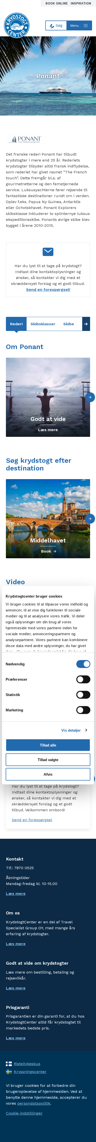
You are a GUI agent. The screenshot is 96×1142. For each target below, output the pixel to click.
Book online (57, 3)
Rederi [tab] (16, 324)
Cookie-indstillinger (24, 1113)
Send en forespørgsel (32, 819)
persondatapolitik (33, 1103)
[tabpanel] (48, 526)
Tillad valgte (48, 760)
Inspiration (81, 3)
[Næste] (90, 397)
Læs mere (48, 429)
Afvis (48, 774)
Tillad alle (48, 745)
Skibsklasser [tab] (43, 324)
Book (46, 551)
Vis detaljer (71, 730)
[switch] (83, 679)
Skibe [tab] (68, 324)
